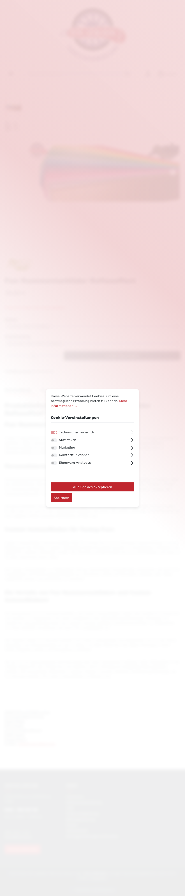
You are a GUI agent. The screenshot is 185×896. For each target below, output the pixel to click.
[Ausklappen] (132, 432)
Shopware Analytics (75, 462)
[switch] (54, 440)
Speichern (61, 497)
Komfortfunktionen (74, 455)
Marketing (67, 447)
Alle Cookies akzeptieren (92, 487)
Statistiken (67, 440)
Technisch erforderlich (76, 432)
